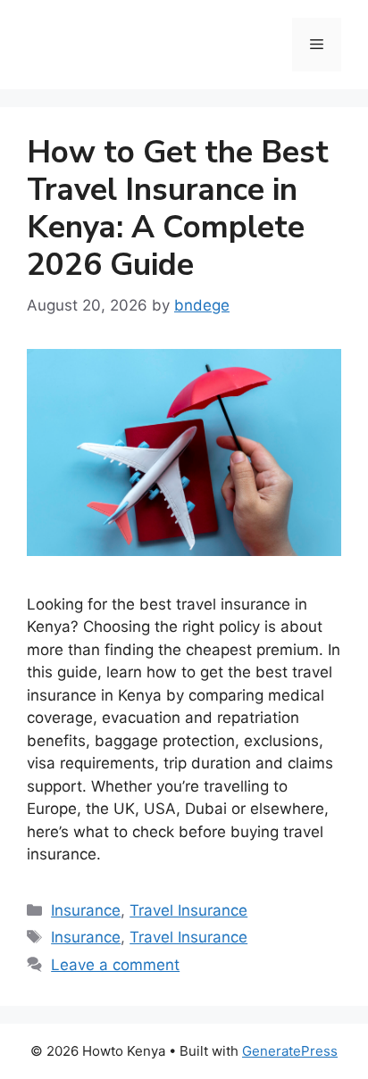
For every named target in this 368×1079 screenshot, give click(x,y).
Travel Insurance (188, 910)
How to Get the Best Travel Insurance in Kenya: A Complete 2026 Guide (178, 208)
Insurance (86, 910)
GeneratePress (290, 1050)
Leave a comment (115, 965)
